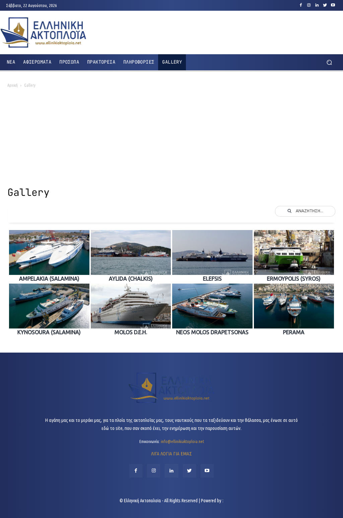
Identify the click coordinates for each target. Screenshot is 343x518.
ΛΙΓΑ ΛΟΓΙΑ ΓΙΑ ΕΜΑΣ (171, 453)
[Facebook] (301, 5)
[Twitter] (325, 5)
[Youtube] (333, 5)
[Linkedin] (317, 5)
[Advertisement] (171, 139)
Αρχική (12, 85)
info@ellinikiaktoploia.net (182, 441)
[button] (329, 62)
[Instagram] (309, 5)
